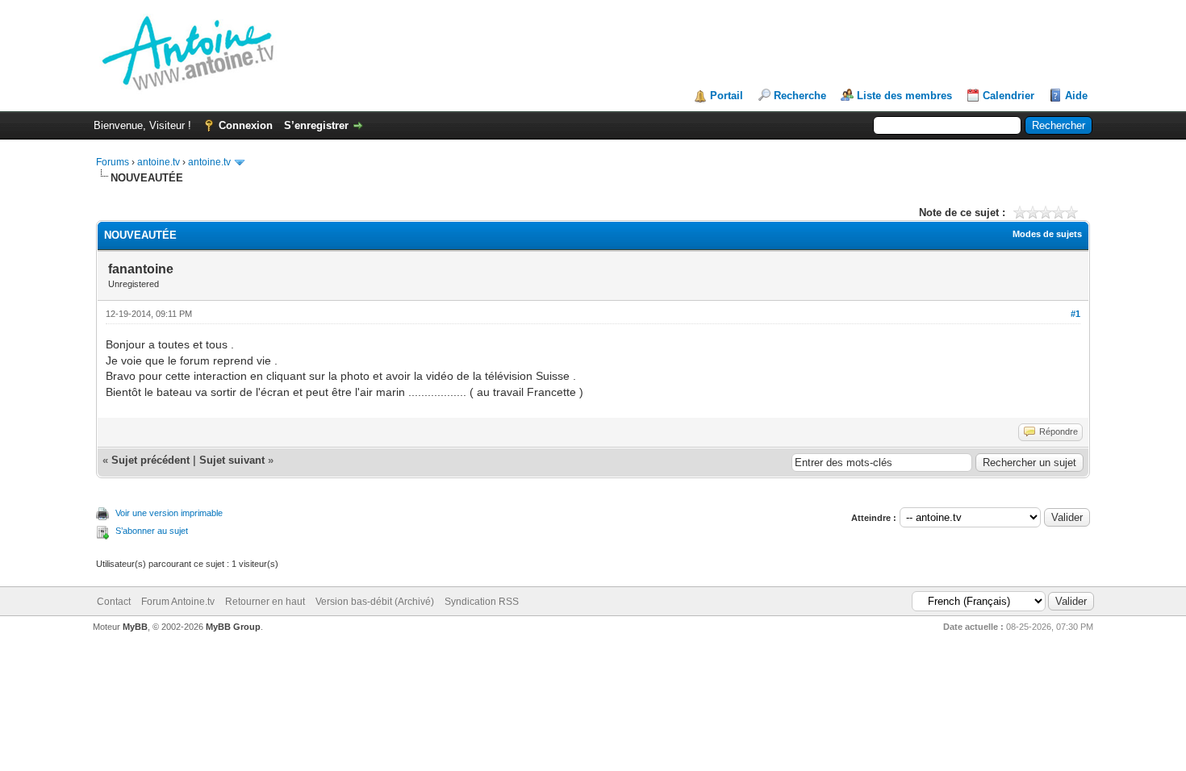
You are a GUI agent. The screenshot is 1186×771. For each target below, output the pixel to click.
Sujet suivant (232, 460)
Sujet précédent (150, 460)
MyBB (135, 626)
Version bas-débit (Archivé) (374, 601)
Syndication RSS (482, 601)
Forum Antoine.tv (178, 601)
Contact (114, 601)
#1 (1075, 314)
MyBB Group (233, 626)
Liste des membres (904, 96)
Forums (112, 162)
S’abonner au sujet (151, 531)
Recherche (800, 96)
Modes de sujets (1047, 234)
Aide (1076, 96)
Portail (726, 96)
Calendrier (1008, 96)
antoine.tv (158, 162)
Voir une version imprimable (169, 513)
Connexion (246, 125)
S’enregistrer (316, 125)
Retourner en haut (265, 601)
